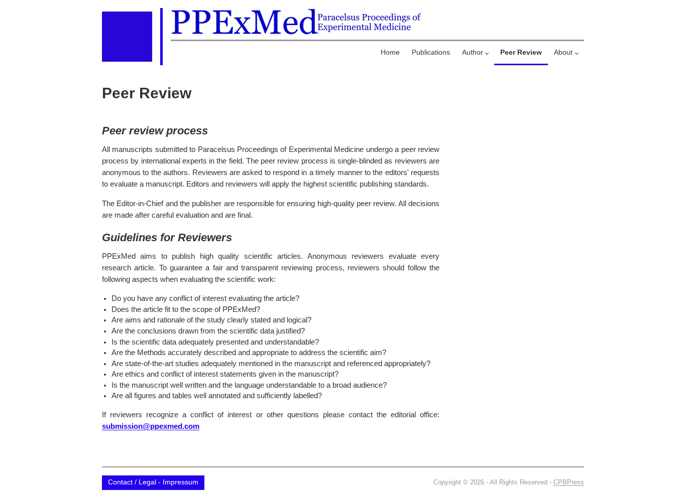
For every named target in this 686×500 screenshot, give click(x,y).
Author (472, 52)
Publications (431, 52)
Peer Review (521, 52)
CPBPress (568, 482)
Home (390, 52)
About (563, 52)
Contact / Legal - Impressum (153, 482)
